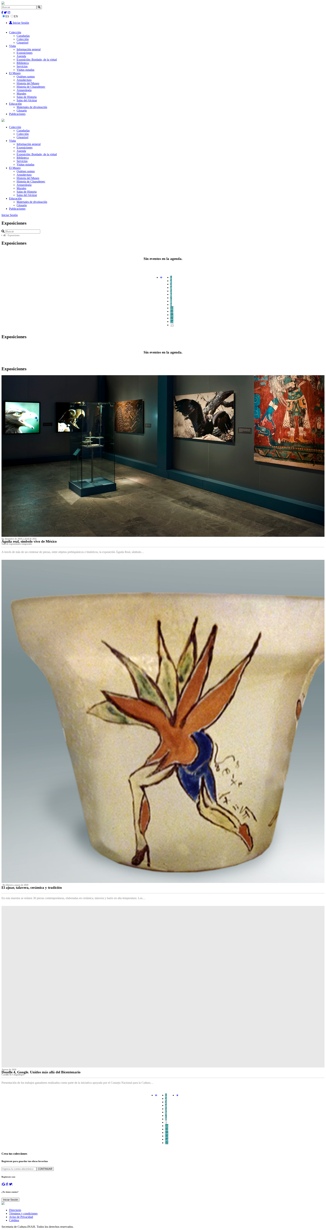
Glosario (22, 110)
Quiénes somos (26, 76)
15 (172, 325)
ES (7, 16)
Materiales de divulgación (32, 107)
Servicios (22, 66)
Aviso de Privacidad (21, 1216)
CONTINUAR (45, 1169)
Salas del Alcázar (27, 100)
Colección (15, 32)
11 (171, 311)
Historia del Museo (28, 83)
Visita (12, 46)
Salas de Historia (27, 97)
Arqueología (24, 90)
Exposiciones (24, 52)
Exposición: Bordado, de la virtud (37, 59)
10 (171, 308)
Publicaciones (17, 114)
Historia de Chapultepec (31, 86)
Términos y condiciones (23, 1213)
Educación (15, 103)
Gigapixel (22, 42)
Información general (29, 49)
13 (171, 318)
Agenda (21, 56)
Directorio (15, 1210)
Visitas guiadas (25, 69)
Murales (21, 93)
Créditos (14, 1220)
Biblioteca (23, 63)
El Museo (15, 73)
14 (171, 321)
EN (16, 16)
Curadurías (23, 35)
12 (171, 314)
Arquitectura (24, 80)
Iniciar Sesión (20, 22)
